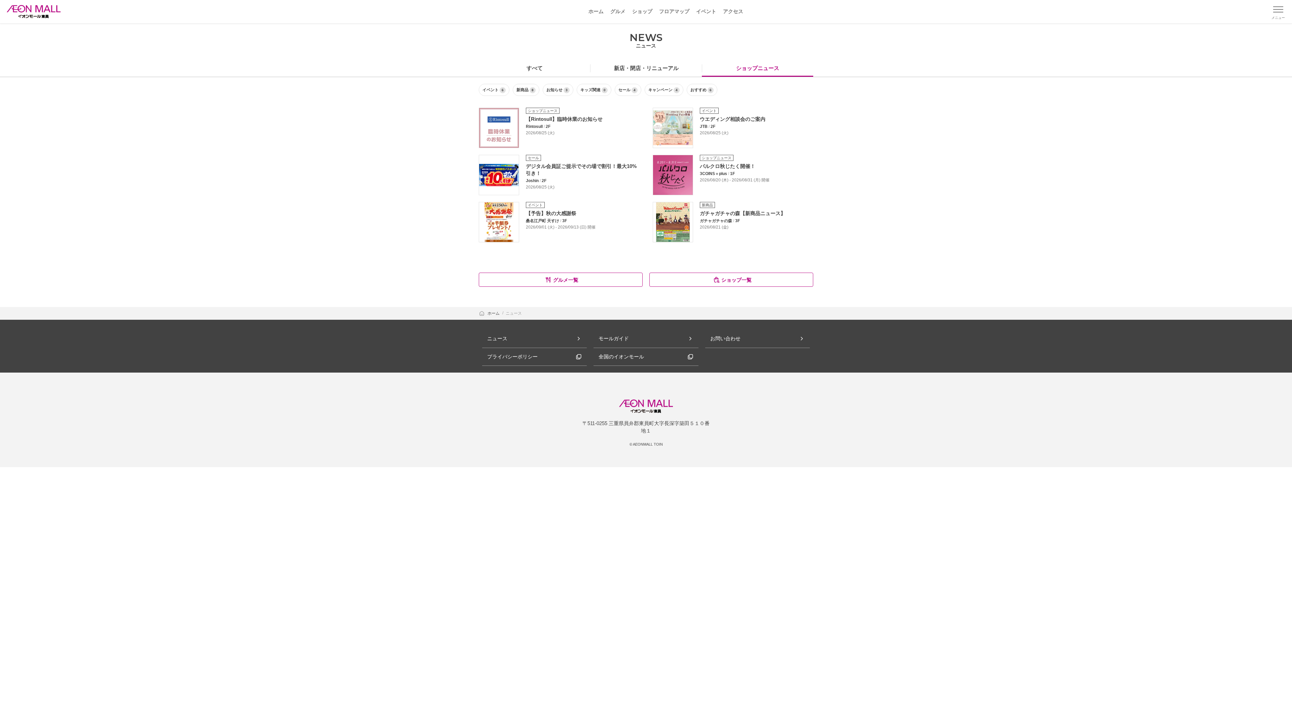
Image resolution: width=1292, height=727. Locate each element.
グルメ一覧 (565, 280)
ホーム (494, 313)
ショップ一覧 (736, 280)
